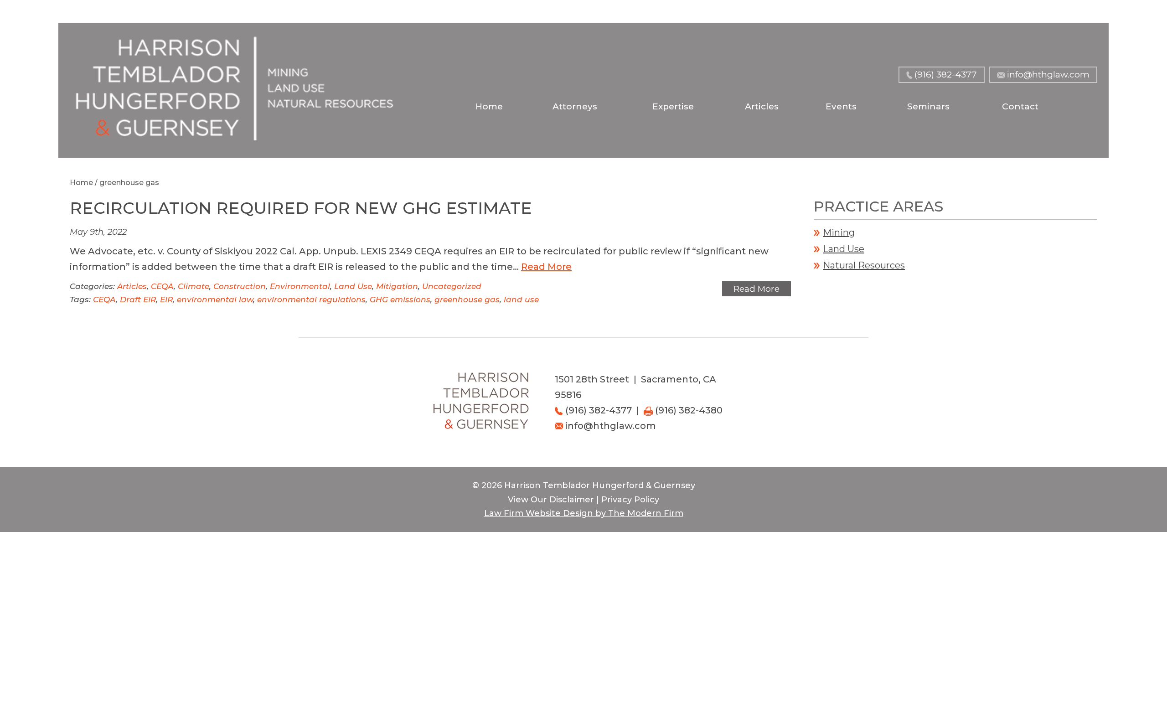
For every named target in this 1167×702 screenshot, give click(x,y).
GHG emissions (400, 299)
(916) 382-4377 (945, 74)
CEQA (162, 286)
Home (489, 106)
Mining (839, 232)
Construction (239, 286)
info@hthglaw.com (1048, 74)
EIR (166, 299)
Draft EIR (138, 299)
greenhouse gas (467, 299)
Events (841, 106)
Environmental (300, 286)
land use (521, 299)
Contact (1020, 106)
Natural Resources (864, 265)
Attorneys (575, 106)
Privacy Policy (630, 500)
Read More (546, 266)
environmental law (215, 299)
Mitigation (397, 286)
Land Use (353, 286)
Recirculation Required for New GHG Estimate (301, 208)
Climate (193, 286)
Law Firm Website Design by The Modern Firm (583, 513)
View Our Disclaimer (551, 500)
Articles (762, 106)
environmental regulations (311, 299)
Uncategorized (451, 286)
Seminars (928, 106)
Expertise (673, 106)
